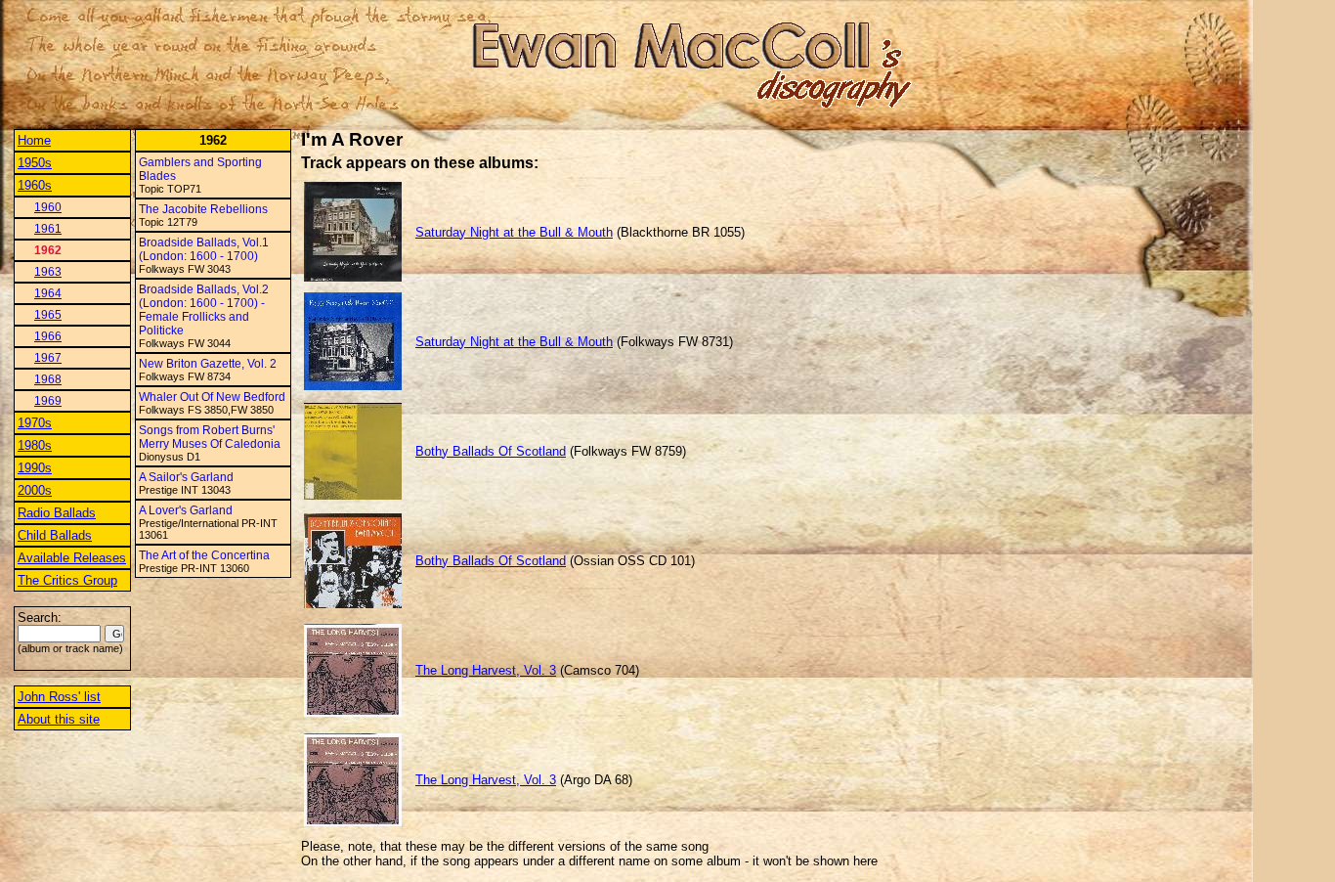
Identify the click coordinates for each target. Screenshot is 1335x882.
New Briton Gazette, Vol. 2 (208, 364)
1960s (35, 185)
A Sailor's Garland (186, 477)
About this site (59, 719)
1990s (35, 468)
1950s (35, 162)
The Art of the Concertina (204, 555)
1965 (48, 315)
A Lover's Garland (186, 510)
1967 (48, 358)
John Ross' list (59, 696)
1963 (48, 272)
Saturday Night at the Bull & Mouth (514, 232)
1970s (35, 423)
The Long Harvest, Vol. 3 (485, 670)
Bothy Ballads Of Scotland (490, 451)
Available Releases (72, 558)
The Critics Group (67, 580)
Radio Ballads (57, 513)
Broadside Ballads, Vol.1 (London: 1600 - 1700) (204, 249)
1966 (48, 336)
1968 (48, 379)
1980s (35, 445)
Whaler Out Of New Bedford (212, 397)
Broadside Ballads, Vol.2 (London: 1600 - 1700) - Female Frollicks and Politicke (204, 310)
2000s (35, 490)
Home (34, 140)
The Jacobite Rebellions (203, 209)
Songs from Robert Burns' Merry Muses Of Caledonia (209, 437)
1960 (48, 207)
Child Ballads (55, 535)
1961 (48, 229)
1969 (48, 401)
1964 (48, 293)
